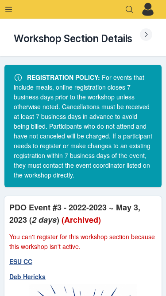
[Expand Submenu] (146, 34)
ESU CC (20, 261)
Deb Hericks (27, 276)
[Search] (129, 9)
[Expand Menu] (9, 9)
